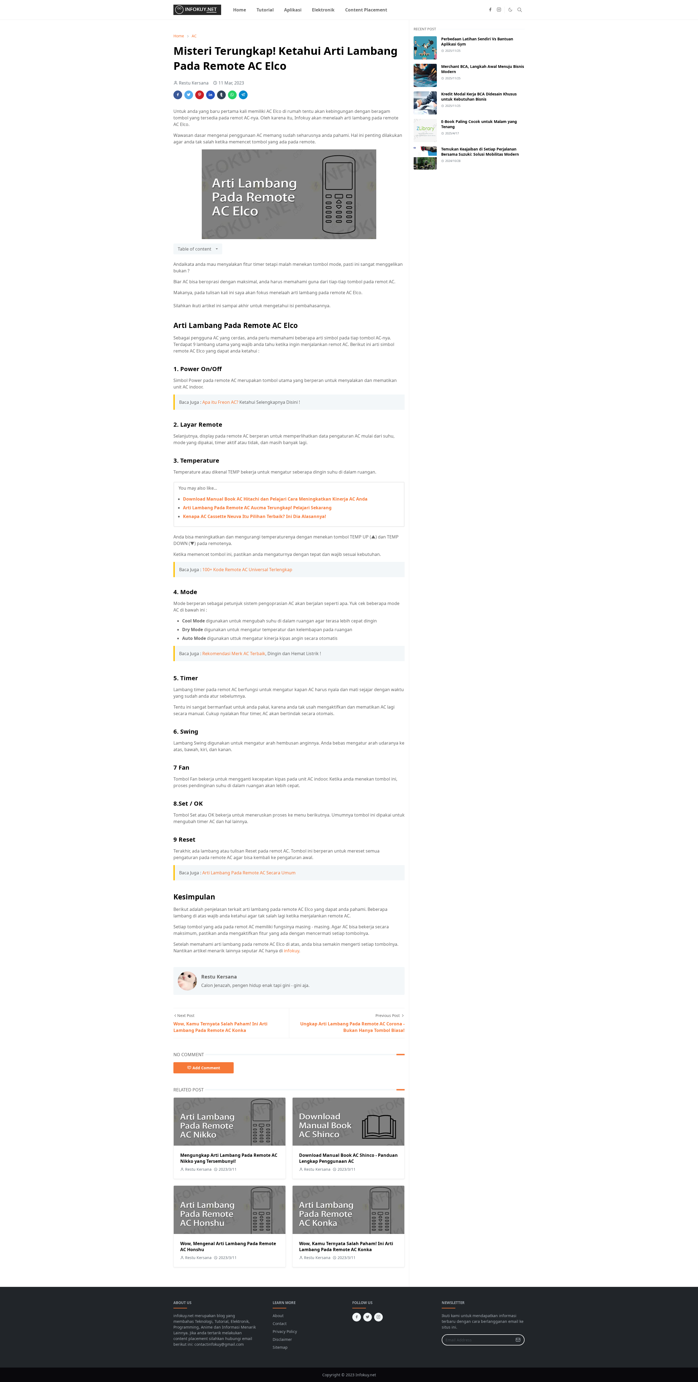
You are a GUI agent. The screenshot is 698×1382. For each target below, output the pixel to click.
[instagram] (499, 10)
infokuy (291, 951)
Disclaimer (282, 1339)
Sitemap (280, 1347)
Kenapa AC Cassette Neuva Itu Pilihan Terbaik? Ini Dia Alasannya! (254, 516)
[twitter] (367, 1317)
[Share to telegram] (243, 95)
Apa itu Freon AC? (220, 402)
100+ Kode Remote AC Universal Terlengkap (247, 570)
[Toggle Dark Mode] (510, 9)
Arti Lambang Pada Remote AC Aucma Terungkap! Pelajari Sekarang (257, 508)
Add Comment (206, 1067)
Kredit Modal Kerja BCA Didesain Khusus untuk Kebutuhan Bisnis (479, 96)
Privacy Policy (285, 1331)
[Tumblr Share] (221, 95)
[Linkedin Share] (210, 95)
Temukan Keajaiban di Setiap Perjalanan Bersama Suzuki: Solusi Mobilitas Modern (480, 151)
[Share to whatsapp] (232, 95)
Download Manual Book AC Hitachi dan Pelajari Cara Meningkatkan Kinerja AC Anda (275, 499)
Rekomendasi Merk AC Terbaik (233, 654)
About (278, 1315)
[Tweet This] (188, 95)
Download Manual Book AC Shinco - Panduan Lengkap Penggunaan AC (348, 1158)
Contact (280, 1323)
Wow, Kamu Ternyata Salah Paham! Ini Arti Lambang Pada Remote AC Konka (346, 1246)
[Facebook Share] (177, 95)
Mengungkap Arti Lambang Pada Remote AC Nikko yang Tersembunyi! (228, 1158)
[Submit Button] (518, 1340)
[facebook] (490, 10)
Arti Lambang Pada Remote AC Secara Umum (249, 873)
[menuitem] (239, 10)
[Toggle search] (520, 10)
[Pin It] (199, 95)
